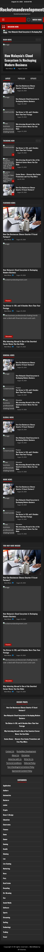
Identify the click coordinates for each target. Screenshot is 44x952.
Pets (4, 878)
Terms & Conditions (14, 763)
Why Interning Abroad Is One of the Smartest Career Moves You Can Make (8, 127)
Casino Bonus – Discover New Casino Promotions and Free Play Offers (8, 163)
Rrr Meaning (7, 893)
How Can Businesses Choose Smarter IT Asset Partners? (8, 88)
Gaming (5, 844)
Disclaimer (25, 755)
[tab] (9, 79)
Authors (5, 790)
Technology (7, 927)
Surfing (5, 922)
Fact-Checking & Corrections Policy (20, 767)
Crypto (5, 810)
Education (9, 336)
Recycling (6, 888)
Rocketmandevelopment (22, 9)
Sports (5, 912)
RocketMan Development (26, 751)
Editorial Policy (29, 763)
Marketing (6, 868)
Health (5, 849)
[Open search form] (23, 20)
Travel (5, 937)
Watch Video (37, 19)
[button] (3, 20)
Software (6, 907)
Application (7, 785)
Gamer (5, 839)
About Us (15, 755)
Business (6, 800)
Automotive (7, 795)
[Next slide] (39, 39)
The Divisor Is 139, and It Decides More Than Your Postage (8, 114)
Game (5, 834)
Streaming (6, 917)
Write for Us (28, 759)
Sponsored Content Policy (22, 771)
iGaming (5, 854)
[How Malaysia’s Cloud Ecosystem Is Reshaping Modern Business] (22, 255)
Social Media (7, 903)
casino (5, 805)
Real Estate (7, 883)
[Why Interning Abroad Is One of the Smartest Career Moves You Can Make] (22, 326)
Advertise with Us (15, 759)
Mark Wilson (9, 68)
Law (4, 859)
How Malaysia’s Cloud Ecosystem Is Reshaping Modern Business (8, 101)
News (5, 873)
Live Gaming (7, 863)
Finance (8, 301)
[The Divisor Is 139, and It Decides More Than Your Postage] (22, 290)
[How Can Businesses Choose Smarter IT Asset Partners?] (22, 219)
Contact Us (10, 751)
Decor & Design (8, 815)
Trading (5, 932)
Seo (4, 898)
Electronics (7, 824)
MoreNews (34, 947)
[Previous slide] (37, 39)
